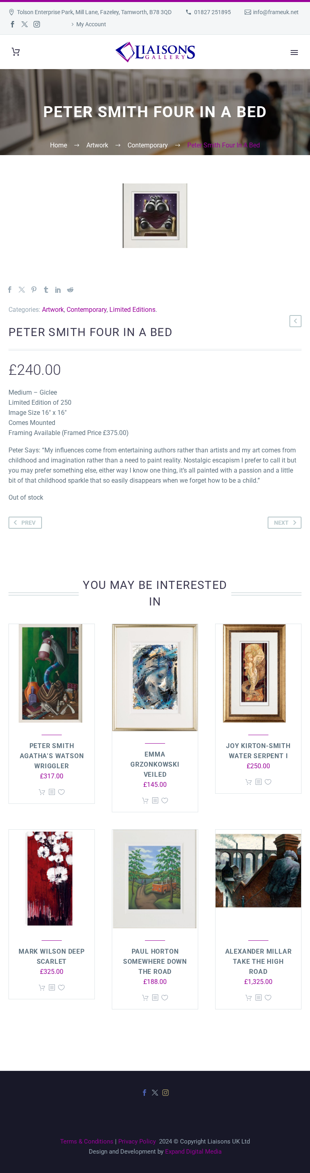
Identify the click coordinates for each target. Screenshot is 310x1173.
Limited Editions (132, 309)
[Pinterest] (34, 289)
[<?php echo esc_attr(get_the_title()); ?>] (51, 792)
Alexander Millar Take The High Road (258, 961)
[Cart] (15, 52)
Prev (28, 522)
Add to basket (42, 792)
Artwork (53, 309)
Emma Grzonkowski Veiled (155, 764)
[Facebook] (12, 24)
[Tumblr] (46, 289)
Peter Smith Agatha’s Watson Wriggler (52, 756)
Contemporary (87, 309)
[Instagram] (37, 24)
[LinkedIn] (58, 289)
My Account (91, 24)
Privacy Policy (137, 1141)
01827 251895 (212, 12)
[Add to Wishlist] (61, 792)
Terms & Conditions (86, 1141)
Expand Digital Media (193, 1151)
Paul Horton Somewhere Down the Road (155, 961)
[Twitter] (25, 24)
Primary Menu (294, 52)
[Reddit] (70, 289)
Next (281, 522)
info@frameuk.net (276, 12)
